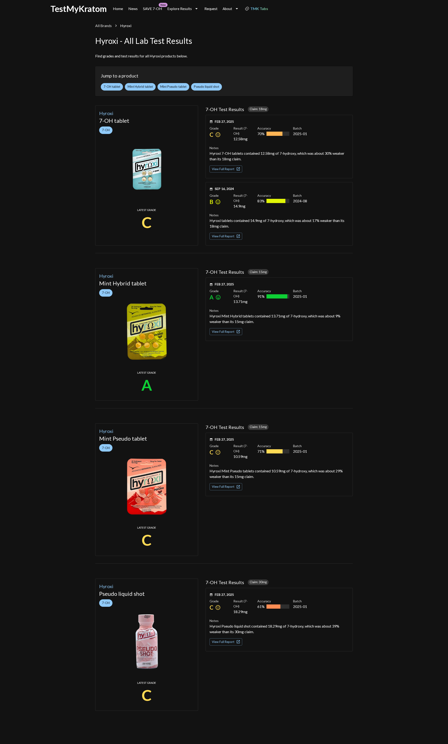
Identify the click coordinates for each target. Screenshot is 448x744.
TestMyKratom (78, 9)
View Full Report (223, 169)
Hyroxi (106, 113)
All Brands (103, 25)
